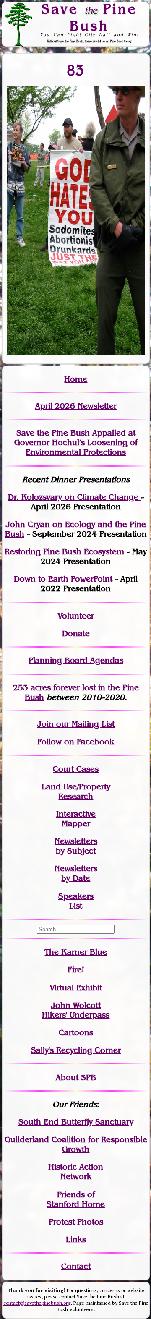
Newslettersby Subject (76, 846)
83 (75, 70)
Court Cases (76, 769)
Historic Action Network (75, 1171)
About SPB (76, 1077)
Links (76, 1239)
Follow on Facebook (75, 742)
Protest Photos (76, 1222)
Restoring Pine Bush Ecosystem (64, 551)
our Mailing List (84, 724)
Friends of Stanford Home (76, 1199)
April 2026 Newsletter (76, 406)
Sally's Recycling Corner (76, 1050)
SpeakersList (76, 901)
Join (45, 724)
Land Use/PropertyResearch (76, 791)
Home (75, 379)
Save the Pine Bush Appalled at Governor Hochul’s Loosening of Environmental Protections (76, 442)
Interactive (76, 814)
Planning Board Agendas (76, 660)
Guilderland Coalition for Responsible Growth (76, 1144)
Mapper (76, 823)
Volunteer (76, 616)
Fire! (76, 969)
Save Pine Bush (89, 17)
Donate (76, 633)
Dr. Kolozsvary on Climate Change (74, 497)
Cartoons (76, 1032)
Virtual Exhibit (76, 988)
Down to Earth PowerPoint (63, 579)
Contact (76, 1266)
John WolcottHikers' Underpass (75, 1010)
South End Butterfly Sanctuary (75, 1122)
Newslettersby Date (76, 873)
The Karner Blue (75, 952)
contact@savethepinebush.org (37, 1303)
